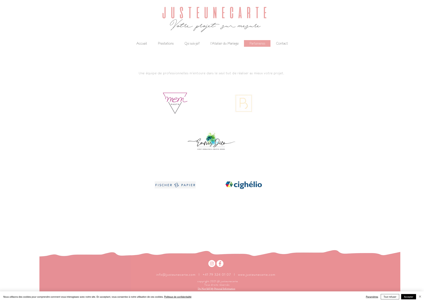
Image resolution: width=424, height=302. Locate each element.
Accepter (408, 296)
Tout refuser (390, 296)
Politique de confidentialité (177, 296)
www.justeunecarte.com (256, 274)
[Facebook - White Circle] (219, 263)
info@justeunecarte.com (176, 274)
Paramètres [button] (372, 296)
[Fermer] (420, 296)
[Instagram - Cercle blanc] (211, 263)
